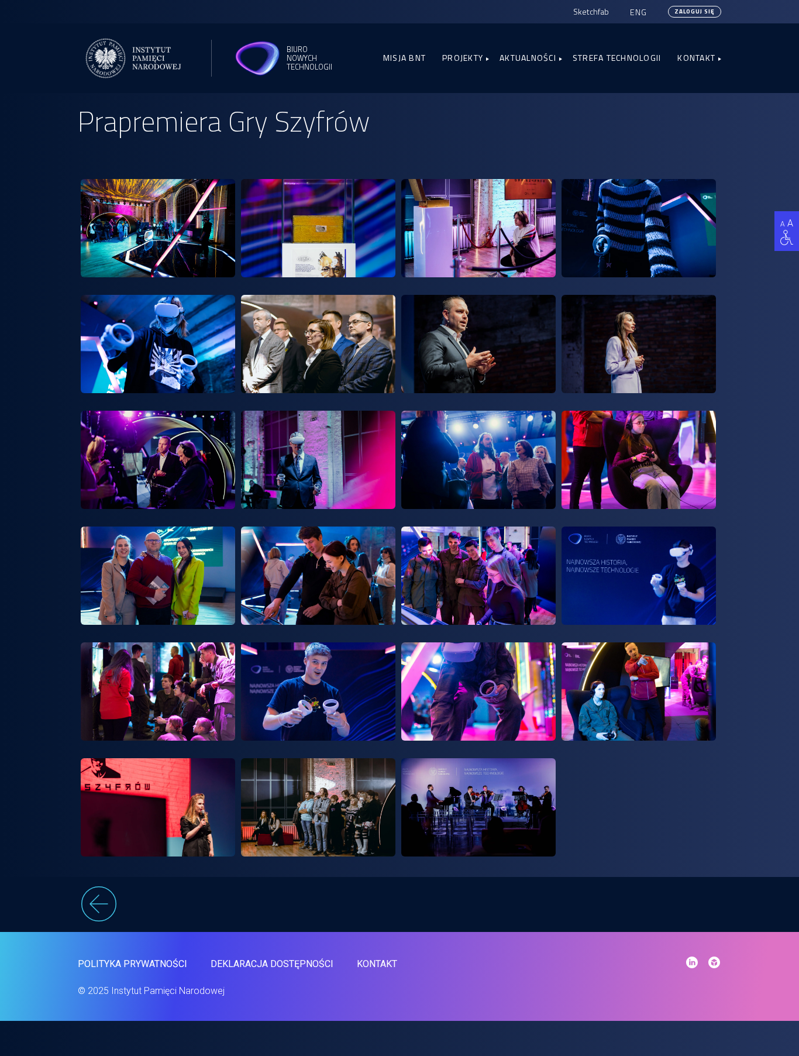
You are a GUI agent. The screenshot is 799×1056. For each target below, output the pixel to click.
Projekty (462, 57)
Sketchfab (591, 11)
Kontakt (696, 57)
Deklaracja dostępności (272, 963)
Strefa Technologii (617, 57)
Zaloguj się (694, 11)
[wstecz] (399, 905)
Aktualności (528, 57)
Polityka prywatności (132, 963)
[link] (158, 228)
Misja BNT (404, 57)
